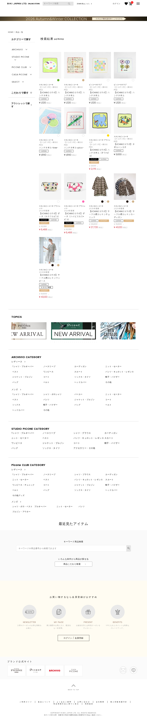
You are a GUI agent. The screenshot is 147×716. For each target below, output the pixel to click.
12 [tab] (72, 342)
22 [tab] (92, 342)
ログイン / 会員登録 (73, 638)
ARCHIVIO (17, 49)
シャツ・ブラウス (82, 433)
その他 (108, 382)
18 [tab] (84, 342)
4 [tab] (56, 342)
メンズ (14, 389)
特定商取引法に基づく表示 (66, 704)
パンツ (46, 399)
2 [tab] (52, 342)
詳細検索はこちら (83, 4)
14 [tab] (76, 342)
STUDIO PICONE (20, 56)
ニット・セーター (113, 366)
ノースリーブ (49, 366)
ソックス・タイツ (82, 377)
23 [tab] (94, 342)
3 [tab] (54, 342)
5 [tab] (58, 342)
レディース (16, 361)
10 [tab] (68, 342)
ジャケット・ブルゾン (22, 377)
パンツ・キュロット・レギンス (119, 371)
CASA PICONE (19, 74)
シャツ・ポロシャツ (52, 394)
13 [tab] (74, 342)
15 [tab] (78, 342)
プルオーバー (40, 506)
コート (46, 377)
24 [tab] (96, 342)
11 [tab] (70, 342)
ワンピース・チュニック (23, 485)
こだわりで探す (20, 92)
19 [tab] (86, 342)
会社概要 (100, 702)
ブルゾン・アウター (21, 511)
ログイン (116, 3)
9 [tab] (66, 342)
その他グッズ (18, 495)
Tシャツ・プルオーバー (23, 366)
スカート (78, 371)
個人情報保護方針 (118, 702)
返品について (44, 702)
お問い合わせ (83, 702)
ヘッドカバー (80, 382)
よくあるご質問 (64, 702)
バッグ (15, 382)
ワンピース (48, 371)
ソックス (16, 405)
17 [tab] (82, 342)
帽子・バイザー (112, 377)
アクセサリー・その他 (84, 448)
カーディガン (80, 366)
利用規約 (89, 704)
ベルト (46, 382)
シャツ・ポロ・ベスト (22, 506)
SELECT (16, 81)
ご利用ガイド (26, 702)
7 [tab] (62, 342)
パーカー (78, 394)
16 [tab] (80, 342)
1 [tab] (50, 342)
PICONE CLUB (19, 67)
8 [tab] (64, 342)
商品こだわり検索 (72, 564)
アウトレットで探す (20, 105)
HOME (10, 32)
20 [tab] (88, 342)
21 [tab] (90, 342)
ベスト (15, 371)
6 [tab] (60, 342)
